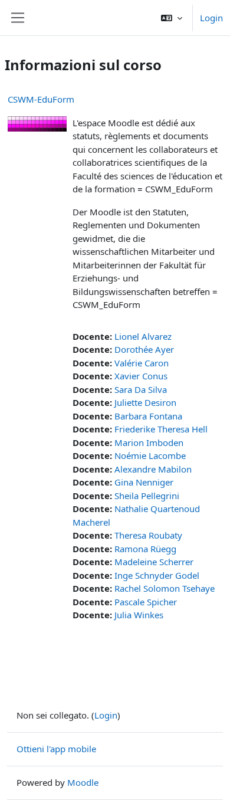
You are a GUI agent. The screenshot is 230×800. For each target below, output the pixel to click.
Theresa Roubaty (148, 535)
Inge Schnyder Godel (156, 575)
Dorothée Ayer (144, 349)
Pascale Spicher (145, 602)
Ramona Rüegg (145, 549)
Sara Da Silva (140, 389)
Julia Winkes (138, 615)
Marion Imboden (148, 442)
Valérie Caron (141, 363)
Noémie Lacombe (150, 455)
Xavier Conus (140, 376)
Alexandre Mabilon (153, 469)
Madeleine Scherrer (153, 562)
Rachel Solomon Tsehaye (164, 588)
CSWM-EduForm (41, 99)
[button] (171, 17)
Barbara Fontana (148, 416)
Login (211, 18)
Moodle (82, 782)
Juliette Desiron (145, 402)
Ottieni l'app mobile (56, 749)
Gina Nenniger (143, 482)
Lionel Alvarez (143, 336)
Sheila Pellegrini (146, 495)
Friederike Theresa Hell (161, 429)
